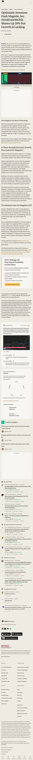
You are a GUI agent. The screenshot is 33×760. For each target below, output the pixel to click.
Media (11, 9)
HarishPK (6, 591)
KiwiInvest (7, 578)
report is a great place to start (11, 142)
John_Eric (7, 494)
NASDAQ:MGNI (14, 43)
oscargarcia (7, 560)
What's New (4, 703)
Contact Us (19, 698)
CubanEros (7, 570)
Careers (19, 701)
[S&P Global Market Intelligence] (6, 646)
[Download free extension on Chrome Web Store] (9, 638)
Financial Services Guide (7, 747)
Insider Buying (20, 673)
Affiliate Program (21, 710)
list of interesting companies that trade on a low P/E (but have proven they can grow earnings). (15, 252)
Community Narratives (6, 698)
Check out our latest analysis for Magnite (13, 70)
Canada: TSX (4, 678)
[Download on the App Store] (6, 634)
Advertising (20, 692)
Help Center (20, 705)
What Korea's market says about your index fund (15, 445)
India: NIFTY (4, 675)
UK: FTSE (3, 670)
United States (4, 9)
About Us (19, 695)
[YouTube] (7, 629)
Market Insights (5, 701)
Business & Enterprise (22, 713)
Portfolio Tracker (5, 689)
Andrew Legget (8, 440)
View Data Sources (5, 656)
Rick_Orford (7, 484)
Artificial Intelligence (22, 681)
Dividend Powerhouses (22, 670)
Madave (6, 598)
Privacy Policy (4, 752)
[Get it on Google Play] (17, 634)
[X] (5, 629)
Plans (18, 689)
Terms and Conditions (6, 749)
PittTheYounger (8, 537)
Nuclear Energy (20, 675)
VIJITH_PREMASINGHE (9, 527)
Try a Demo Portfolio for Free (12, 284)
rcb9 (6, 504)
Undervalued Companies (23, 667)
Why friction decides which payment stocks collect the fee (15, 427)
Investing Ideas (4, 695)
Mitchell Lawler (8, 431)
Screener (3, 692)
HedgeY (6, 513)
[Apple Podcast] (13, 629)
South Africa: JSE (5, 681)
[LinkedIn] (2, 629)
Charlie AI (19, 716)
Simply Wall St (8, 34)
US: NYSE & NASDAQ (6, 667)
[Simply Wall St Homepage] (2, 1)
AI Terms (3, 754)
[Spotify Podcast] (10, 629)
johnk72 (6, 605)
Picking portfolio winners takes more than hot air (15, 436)
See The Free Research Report (11, 401)
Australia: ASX (4, 673)
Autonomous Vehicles (22, 678)
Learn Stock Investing (22, 707)
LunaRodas (7, 546)
